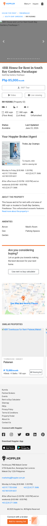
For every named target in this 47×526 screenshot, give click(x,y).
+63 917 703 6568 (9, 487)
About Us (6, 419)
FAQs (4, 406)
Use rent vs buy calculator (23, 271)
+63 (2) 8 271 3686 (31, 487)
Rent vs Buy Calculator (11, 400)
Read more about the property (14, 211)
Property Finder (8, 416)
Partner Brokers (8, 393)
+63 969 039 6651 (9, 491)
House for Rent (9, 13)
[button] (3, 41)
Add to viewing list (17, 521)
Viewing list (37, 372)
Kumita (5, 390)
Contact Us (6, 422)
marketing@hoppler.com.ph (13, 478)
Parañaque (24, 13)
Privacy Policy (7, 409)
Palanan (8, 362)
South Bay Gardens (14, 17)
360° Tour (25, 87)
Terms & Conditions (10, 413)
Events (5, 396)
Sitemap (5, 403)
